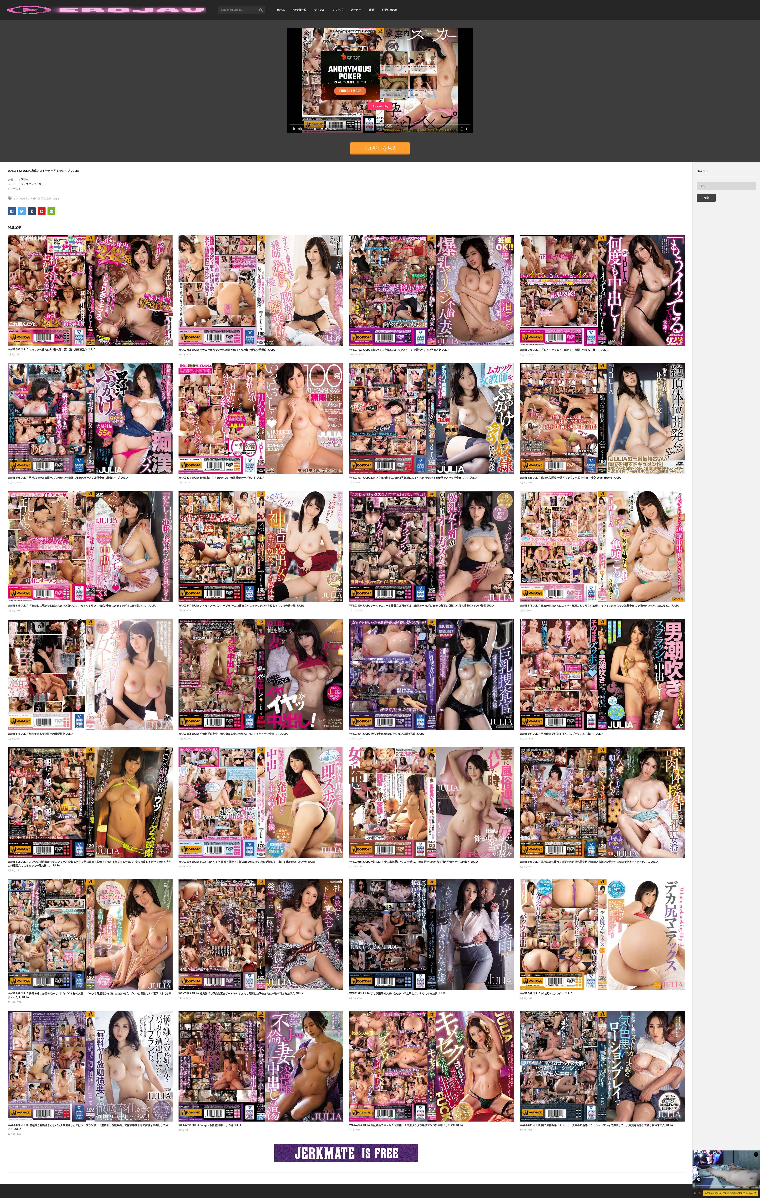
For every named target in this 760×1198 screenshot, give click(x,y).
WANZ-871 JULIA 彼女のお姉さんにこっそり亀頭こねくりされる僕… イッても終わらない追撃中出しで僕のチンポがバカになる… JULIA (599, 605)
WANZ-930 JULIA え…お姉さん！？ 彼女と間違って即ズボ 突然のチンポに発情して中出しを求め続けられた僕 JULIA (247, 861)
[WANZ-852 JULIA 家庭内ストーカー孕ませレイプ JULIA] (90, 290)
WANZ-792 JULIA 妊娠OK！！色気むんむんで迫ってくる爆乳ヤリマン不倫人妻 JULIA (399, 349)
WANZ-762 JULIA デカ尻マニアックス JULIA (546, 993)
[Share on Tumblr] (32, 211)
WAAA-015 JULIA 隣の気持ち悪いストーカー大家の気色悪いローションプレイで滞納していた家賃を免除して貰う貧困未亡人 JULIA (596, 1125)
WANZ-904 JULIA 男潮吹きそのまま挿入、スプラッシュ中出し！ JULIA (561, 733)
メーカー (356, 9)
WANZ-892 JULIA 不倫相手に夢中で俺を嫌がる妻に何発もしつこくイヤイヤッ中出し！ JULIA (233, 733)
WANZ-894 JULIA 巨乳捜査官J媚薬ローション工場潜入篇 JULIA (386, 733)
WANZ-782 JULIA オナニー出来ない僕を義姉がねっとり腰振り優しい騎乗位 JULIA (227, 349)
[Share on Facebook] (12, 211)
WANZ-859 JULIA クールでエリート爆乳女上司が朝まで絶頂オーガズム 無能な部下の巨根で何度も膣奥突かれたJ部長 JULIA (421, 605)
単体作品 (35, 198)
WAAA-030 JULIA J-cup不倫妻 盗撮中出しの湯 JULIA (210, 1125)
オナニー (17, 198)
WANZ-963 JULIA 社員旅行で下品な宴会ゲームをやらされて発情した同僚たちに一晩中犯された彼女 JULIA (241, 993)
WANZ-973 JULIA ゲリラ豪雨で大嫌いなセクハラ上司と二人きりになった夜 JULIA (397, 993)
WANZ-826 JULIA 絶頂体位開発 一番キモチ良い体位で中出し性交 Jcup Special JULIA (570, 477)
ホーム (281, 9)
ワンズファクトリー (32, 184)
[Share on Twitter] (22, 211)
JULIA (24, 179)
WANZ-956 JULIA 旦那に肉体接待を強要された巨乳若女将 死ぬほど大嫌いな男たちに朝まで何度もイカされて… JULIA (589, 861)
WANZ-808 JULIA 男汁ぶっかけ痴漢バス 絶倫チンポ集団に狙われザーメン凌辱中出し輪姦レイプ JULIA (68, 477)
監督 (371, 9)
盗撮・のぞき (53, 198)
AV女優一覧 (299, 9)
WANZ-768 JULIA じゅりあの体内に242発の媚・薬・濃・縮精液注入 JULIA (51, 349)
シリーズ (337, 9)
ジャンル (319, 9)
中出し (26, 198)
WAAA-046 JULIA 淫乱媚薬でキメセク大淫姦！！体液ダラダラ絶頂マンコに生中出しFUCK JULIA (406, 1125)
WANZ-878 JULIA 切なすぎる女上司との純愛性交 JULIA (40, 733)
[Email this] (51, 211)
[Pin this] (42, 211)
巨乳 (43, 198)
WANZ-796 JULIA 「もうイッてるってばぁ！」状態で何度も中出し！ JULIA (564, 349)
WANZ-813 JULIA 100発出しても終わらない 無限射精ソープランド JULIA (221, 477)
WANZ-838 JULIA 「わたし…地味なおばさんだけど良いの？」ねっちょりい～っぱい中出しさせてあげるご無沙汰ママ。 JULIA (82, 605)
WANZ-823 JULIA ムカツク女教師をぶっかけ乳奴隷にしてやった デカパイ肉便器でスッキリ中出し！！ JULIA (413, 477)
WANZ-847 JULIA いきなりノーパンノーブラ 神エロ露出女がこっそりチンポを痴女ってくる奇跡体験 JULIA (241, 605)
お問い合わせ (389, 9)
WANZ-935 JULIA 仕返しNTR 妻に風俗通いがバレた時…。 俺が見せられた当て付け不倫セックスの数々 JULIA (413, 861)
